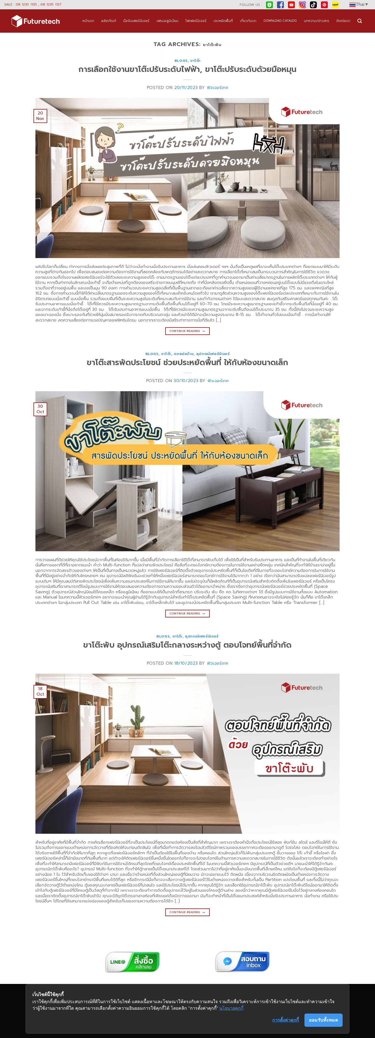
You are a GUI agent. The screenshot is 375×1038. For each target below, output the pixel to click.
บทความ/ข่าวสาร (316, 20)
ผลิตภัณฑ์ (108, 20)
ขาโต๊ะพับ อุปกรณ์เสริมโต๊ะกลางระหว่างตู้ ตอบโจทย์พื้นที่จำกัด (187, 645)
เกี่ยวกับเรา (248, 20)
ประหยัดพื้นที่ (223, 20)
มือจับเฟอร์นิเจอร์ (136, 20)
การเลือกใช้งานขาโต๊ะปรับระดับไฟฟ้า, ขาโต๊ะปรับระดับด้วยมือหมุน (187, 69)
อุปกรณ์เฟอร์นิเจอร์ (213, 353)
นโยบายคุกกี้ (231, 1008)
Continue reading (187, 331)
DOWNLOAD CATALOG (280, 20)
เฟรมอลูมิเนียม (167, 20)
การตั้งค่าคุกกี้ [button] (285, 1020)
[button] (359, 21)
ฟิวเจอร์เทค (217, 88)
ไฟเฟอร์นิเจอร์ (196, 20)
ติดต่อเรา (343, 20)
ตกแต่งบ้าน (184, 353)
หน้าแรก (88, 20)
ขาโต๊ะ (195, 60)
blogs (181, 60)
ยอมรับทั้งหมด (323, 1020)
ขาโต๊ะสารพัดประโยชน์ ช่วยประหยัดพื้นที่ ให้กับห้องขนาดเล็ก (187, 362)
